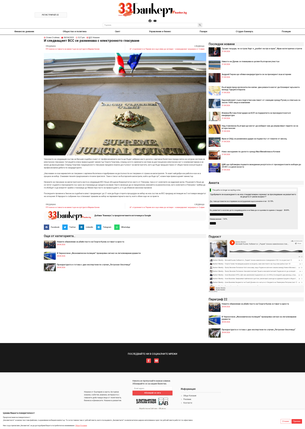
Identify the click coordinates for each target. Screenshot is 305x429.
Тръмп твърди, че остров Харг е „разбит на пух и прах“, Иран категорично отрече (262, 48)
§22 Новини (94, 37)
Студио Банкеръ (244, 31)
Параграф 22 (218, 299)
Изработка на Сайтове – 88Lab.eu (152, 408)
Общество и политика (74, 31)
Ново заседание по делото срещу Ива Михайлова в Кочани (251, 151)
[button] (52, 227)
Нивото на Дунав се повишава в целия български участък (250, 61)
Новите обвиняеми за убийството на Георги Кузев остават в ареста (90, 241)
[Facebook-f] (148, 360)
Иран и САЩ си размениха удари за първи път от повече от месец (254, 138)
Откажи (285, 421)
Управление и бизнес (160, 31)
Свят (117, 31)
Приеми (296, 421)
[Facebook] (150, 21)
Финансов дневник (24, 31)
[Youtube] (155, 21)
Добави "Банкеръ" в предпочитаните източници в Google (122, 215)
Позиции (286, 31)
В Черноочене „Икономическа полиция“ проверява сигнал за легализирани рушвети (99, 253)
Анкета (214, 183)
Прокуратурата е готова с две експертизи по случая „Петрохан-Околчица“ (94, 264)
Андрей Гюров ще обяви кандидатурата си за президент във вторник (256, 74)
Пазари (203, 31)
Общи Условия (81, 425)
